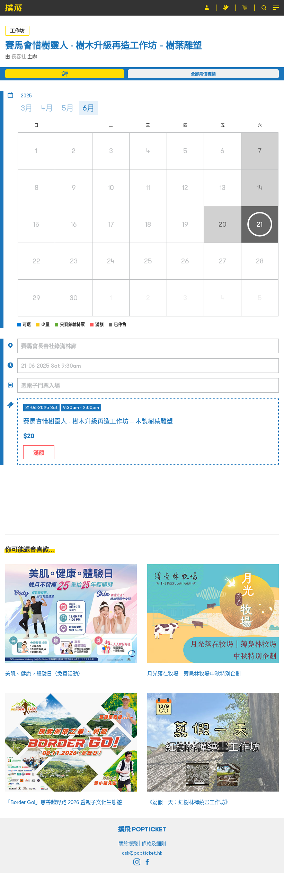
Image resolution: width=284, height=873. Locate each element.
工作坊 (17, 30)
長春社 (18, 56)
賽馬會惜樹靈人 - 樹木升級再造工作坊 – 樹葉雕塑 (103, 45)
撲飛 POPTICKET (142, 829)
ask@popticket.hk (142, 853)
